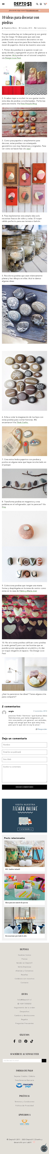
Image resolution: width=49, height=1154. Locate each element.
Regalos (24, 1019)
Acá (14, 55)
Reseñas (24, 975)
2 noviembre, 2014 (40, 711)
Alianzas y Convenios (24, 971)
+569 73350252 (25, 1004)
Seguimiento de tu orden (24, 1007)
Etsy (4, 507)
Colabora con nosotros (24, 979)
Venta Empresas (24, 967)
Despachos (24, 1011)
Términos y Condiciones (24, 1102)
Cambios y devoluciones (24, 1015)
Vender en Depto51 (24, 963)
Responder (42, 729)
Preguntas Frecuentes (24, 1023)
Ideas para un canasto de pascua (16, 902)
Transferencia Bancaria (24, 1080)
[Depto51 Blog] (22, 4)
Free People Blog (29, 104)
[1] (45, 5)
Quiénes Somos (24, 955)
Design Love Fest (13, 58)
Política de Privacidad (24, 1105)
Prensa (24, 959)
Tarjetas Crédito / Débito (24, 1076)
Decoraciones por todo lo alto (16, 936)
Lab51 (29, 1142)
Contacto (24, 982)
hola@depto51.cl (24, 1000)
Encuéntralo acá (32, 10)
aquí (29, 149)
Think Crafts (22, 423)
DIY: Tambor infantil (12, 869)
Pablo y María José (28, 591)
